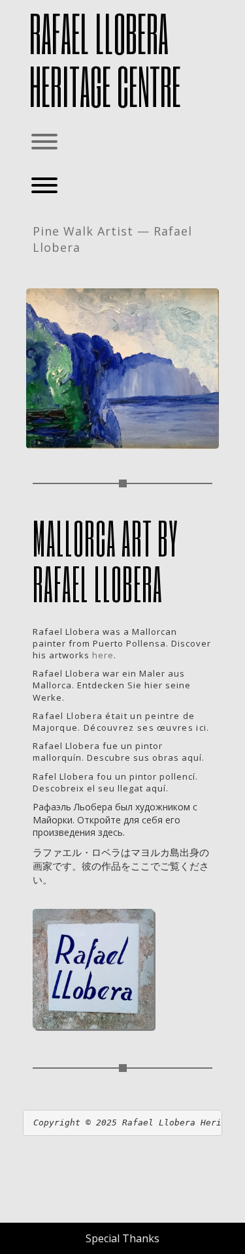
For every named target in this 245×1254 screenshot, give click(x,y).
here (103, 655)
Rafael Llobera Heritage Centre (105, 60)
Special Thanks (122, 1238)
